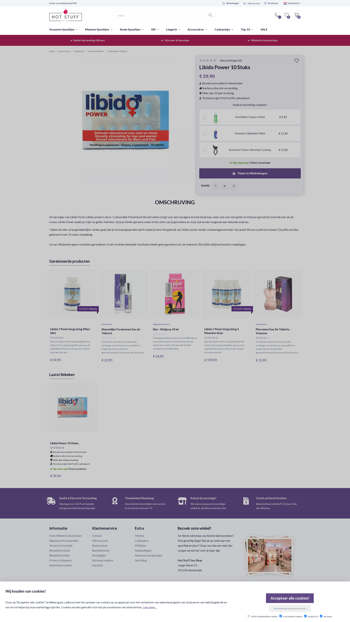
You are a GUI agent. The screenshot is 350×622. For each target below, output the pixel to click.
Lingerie (172, 29)
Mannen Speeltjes (97, 29)
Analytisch (313, 616)
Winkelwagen (232, 3)
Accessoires (196, 29)
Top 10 (245, 29)
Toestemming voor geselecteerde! (289, 608)
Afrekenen (273, 3)
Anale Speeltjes (130, 29)
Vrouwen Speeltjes (62, 29)
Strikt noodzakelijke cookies (264, 616)
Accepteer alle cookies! (290, 598)
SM (153, 29)
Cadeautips (223, 29)
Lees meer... (150, 607)
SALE (263, 29)
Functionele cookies (292, 616)
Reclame (328, 616)
